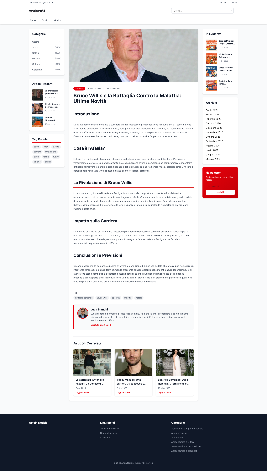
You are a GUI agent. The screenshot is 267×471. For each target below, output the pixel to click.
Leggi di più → (82, 392)
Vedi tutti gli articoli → (101, 325)
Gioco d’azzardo (109, 433)
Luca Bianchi (99, 309)
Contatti (234, 2)
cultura (56, 146)
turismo (37, 162)
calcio (36, 146)
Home (223, 2)
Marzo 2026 (212, 114)
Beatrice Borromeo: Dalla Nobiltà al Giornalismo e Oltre (173, 383)
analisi (48, 162)
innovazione (50, 152)
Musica (57, 20)
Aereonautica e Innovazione (186, 446)
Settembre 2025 (214, 141)
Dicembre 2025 (214, 127)
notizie (139, 298)
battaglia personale (84, 298)
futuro (56, 157)
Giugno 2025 (213, 154)
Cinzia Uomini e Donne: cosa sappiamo (52, 107)
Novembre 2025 (214, 132)
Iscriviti (220, 192)
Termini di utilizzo (109, 428)
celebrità (116, 298)
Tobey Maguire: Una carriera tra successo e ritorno (130, 383)
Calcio (45, 20)
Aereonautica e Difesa (183, 442)
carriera (37, 152)
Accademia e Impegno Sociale (187, 428)
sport (46, 146)
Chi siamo (105, 437)
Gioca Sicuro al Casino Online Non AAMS (226, 70)
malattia (127, 298)
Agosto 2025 (213, 145)
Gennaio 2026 (213, 123)
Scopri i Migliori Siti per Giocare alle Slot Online (226, 44)
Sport (33, 20)
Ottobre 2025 (213, 136)
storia (36, 157)
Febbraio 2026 (213, 119)
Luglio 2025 (212, 150)
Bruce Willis (102, 298)
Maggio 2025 (213, 159)
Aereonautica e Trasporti (184, 450)
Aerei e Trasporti (180, 433)
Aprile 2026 (212, 110)
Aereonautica (178, 437)
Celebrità (79, 88)
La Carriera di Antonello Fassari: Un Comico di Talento (90, 383)
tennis (46, 157)
